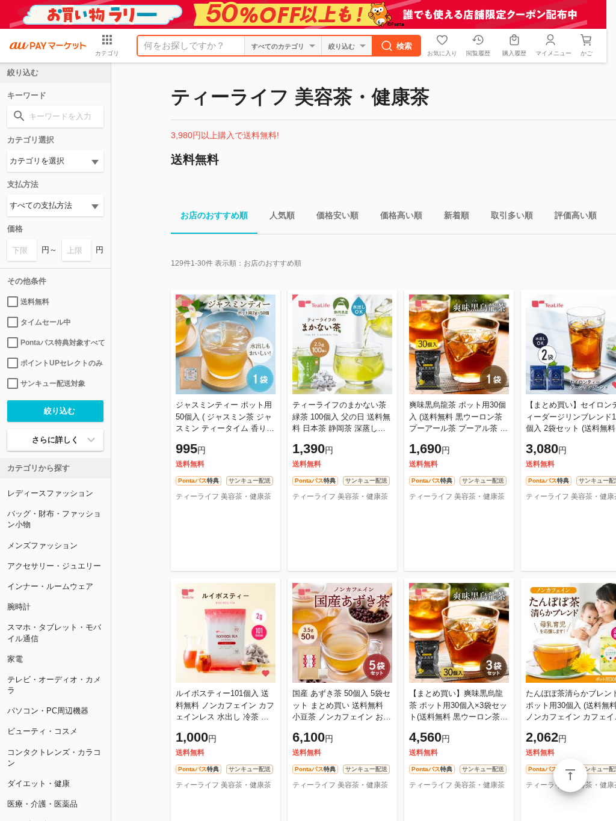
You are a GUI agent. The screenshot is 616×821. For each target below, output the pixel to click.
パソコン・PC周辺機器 (47, 710)
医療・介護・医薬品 (42, 803)
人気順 (282, 215)
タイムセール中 (45, 322)
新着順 (456, 215)
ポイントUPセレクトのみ (61, 363)
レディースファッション (50, 493)
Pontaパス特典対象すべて (61, 342)
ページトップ (570, 775)
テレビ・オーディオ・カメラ (54, 685)
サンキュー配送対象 (52, 383)
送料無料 (34, 302)
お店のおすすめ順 (214, 215)
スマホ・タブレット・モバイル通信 (54, 632)
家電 (15, 659)
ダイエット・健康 (38, 783)
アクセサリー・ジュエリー (54, 565)
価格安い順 (337, 215)
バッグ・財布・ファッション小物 (54, 519)
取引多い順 (512, 215)
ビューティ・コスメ (42, 731)
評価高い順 (576, 215)
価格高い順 (401, 215)
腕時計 (19, 606)
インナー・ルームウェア (50, 586)
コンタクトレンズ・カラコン (54, 758)
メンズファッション (42, 545)
